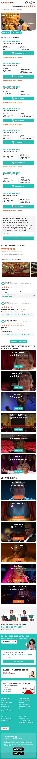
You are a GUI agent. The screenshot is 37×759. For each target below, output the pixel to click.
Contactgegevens (24, 707)
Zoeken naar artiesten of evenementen (13, 9)
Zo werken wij (7, 691)
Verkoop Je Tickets (6, 720)
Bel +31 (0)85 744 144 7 (12, 627)
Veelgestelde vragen (25, 705)
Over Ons (22, 702)
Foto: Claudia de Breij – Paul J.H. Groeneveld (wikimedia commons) (23, 30)
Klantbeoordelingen (25, 700)
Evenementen (5, 707)
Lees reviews (7, 676)
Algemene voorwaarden (26, 722)
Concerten (4, 700)
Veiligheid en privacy (25, 720)
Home (3, 17)
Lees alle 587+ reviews (21, 21)
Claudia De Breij (10, 17)
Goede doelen (23, 709)
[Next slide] (32, 269)
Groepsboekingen (6, 718)
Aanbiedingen (5, 709)
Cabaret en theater (7, 702)
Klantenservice (23, 718)
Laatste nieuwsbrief (7, 711)
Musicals (3, 705)
